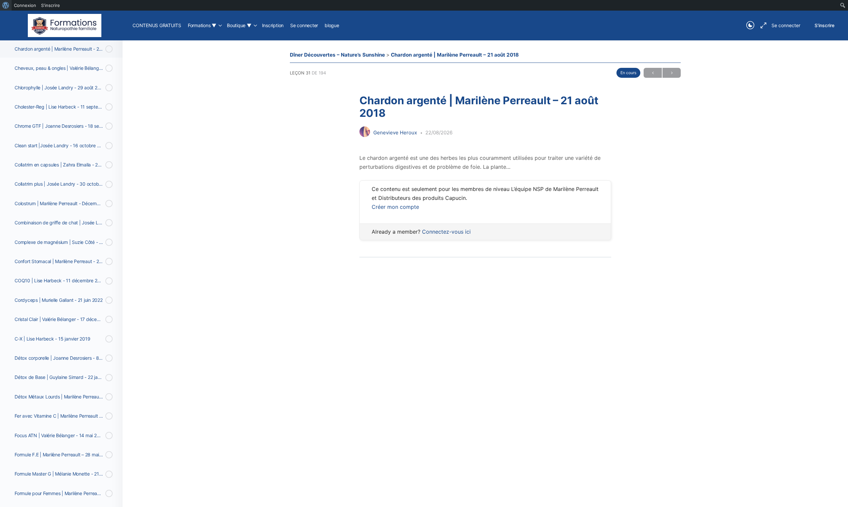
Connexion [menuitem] (25, 5)
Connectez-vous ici (446, 231)
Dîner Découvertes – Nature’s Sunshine (338, 55)
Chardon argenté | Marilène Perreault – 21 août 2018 (455, 55)
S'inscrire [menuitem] (50, 5)
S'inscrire (824, 25)
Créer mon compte (395, 207)
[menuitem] (6, 5)
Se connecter (785, 25)
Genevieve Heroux (395, 132)
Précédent (653, 73)
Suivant (671, 73)
